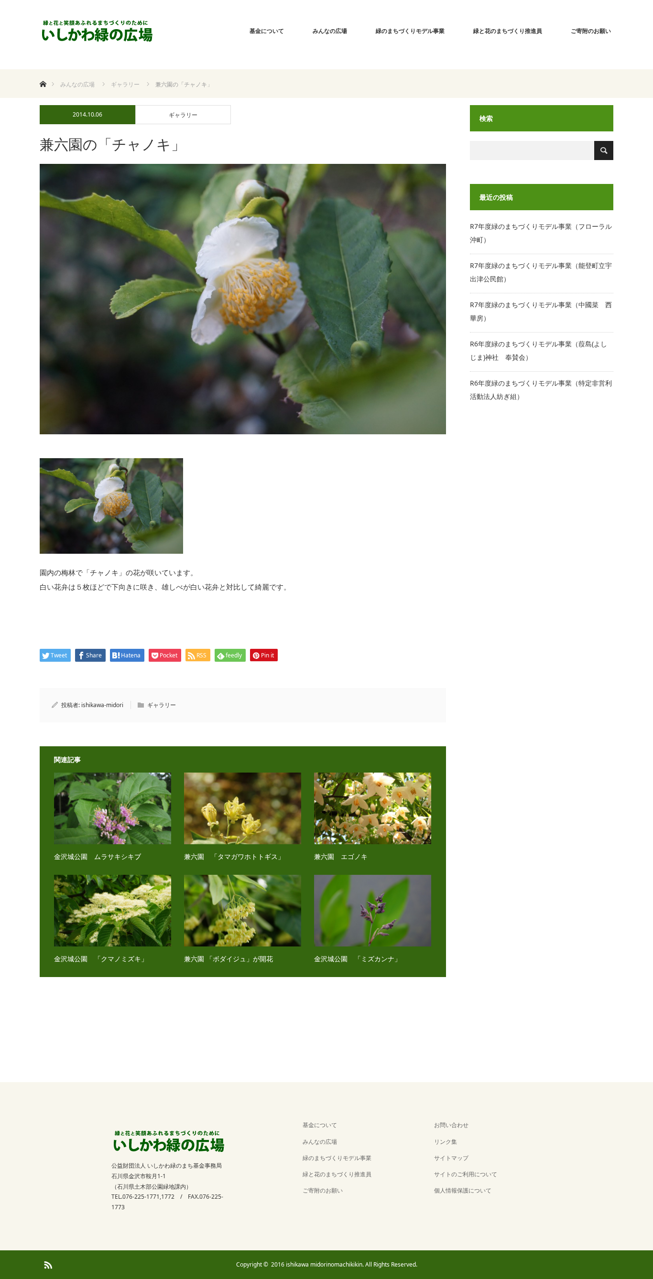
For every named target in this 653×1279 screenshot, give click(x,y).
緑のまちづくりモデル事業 (410, 31)
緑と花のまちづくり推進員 (507, 31)
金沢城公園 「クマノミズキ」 (101, 958)
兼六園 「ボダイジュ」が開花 (228, 958)
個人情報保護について (462, 1190)
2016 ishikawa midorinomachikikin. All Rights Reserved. (344, 1264)
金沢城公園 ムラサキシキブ (97, 856)
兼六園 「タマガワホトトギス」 (234, 856)
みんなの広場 (330, 31)
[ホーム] (43, 72)
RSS (47, 1263)
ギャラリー (183, 115)
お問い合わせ (451, 1125)
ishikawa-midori (102, 705)
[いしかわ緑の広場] (97, 31)
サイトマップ (451, 1158)
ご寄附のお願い (591, 31)
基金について (267, 31)
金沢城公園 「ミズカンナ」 (357, 958)
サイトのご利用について (465, 1174)
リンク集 (445, 1142)
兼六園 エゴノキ (341, 856)
